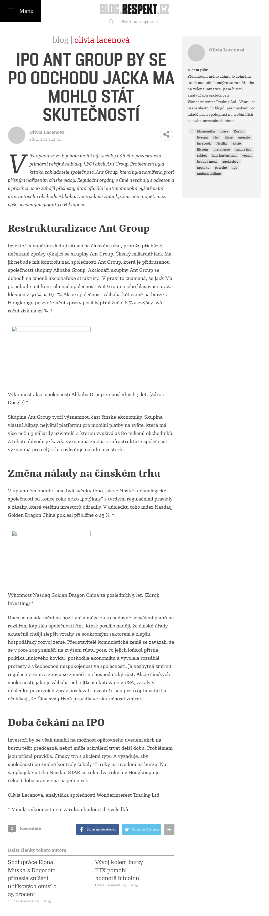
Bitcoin (202, 149)
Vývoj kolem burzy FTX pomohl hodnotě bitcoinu (119, 870)
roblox (202, 155)
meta (224, 131)
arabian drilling (209, 174)
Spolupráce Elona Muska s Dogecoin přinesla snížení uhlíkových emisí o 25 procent (32, 878)
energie (244, 137)
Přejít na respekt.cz (139, 21)
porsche (221, 168)
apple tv (203, 168)
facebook (204, 143)
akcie (236, 143)
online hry (243, 149)
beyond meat (207, 161)
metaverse (222, 149)
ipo (234, 168)
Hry (216, 137)
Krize (229, 137)
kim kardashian (224, 155)
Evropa (202, 137)
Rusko (239, 131)
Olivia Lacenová (102, 40)
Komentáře (26, 828)
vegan (247, 155)
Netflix (221, 143)
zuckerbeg (231, 161)
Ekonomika (206, 131)
